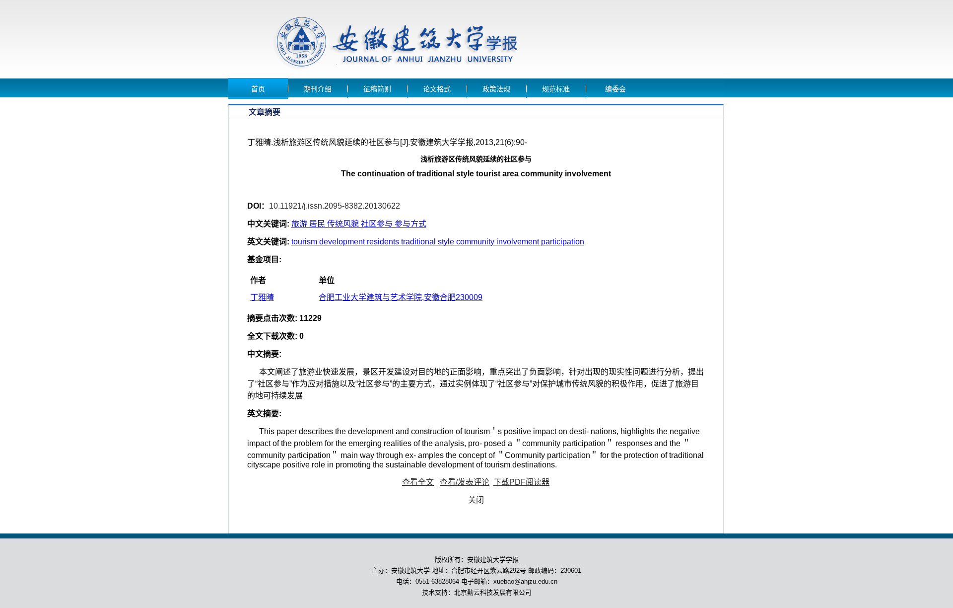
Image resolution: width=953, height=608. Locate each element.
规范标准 (556, 89)
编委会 (615, 89)
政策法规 (496, 89)
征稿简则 (377, 89)
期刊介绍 (318, 89)
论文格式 (437, 89)
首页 (258, 89)
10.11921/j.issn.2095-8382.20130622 (334, 206)
